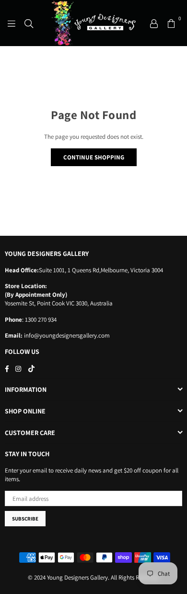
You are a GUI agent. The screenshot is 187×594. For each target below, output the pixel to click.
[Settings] (154, 23)
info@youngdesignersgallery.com (66, 335)
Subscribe (25, 518)
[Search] (28, 23)
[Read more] (11, 23)
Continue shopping (93, 157)
